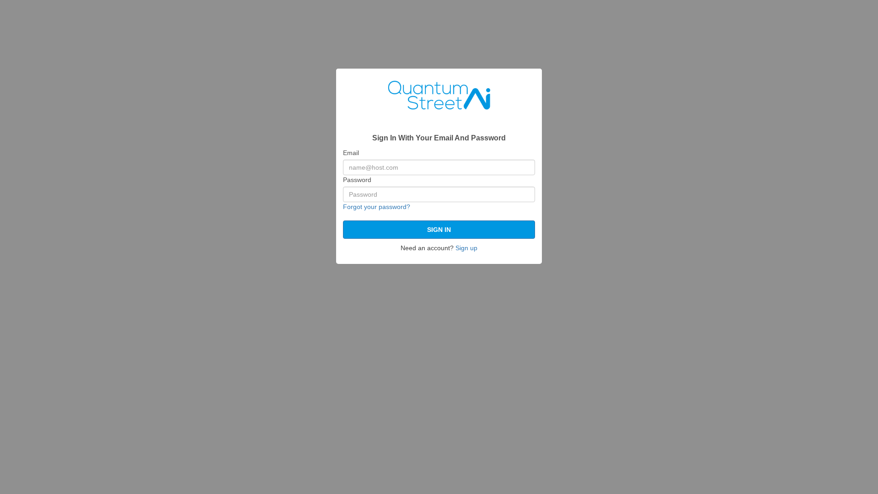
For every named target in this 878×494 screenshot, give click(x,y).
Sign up (466, 248)
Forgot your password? (376, 206)
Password (357, 179)
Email (351, 152)
